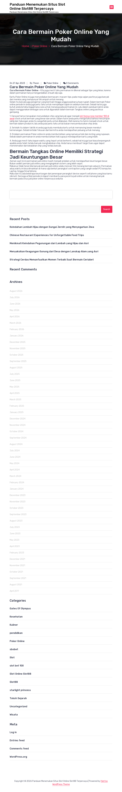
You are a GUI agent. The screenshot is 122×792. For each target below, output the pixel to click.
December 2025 (17, 342)
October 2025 (16, 355)
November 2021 (17, 565)
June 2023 (15, 533)
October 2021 (16, 572)
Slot (12, 657)
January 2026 (17, 335)
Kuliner (14, 624)
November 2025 (17, 348)
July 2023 (15, 527)
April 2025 (15, 393)
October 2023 (16, 508)
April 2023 (15, 546)
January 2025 (17, 412)
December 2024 (17, 418)
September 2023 (18, 514)
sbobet (14, 649)
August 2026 (16, 291)
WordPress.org (18, 756)
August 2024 (16, 444)
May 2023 (14, 540)
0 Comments (72, 83)
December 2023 (17, 495)
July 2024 (15, 450)
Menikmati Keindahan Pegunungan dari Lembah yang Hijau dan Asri (49, 243)
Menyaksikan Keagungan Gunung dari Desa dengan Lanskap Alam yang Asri (54, 251)
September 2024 (18, 438)
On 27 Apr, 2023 (17, 83)
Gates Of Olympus (20, 608)
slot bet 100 (17, 665)
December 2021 (17, 559)
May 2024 (14, 463)
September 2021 (18, 578)
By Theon (34, 83)
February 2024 (17, 482)
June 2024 (15, 457)
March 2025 (15, 399)
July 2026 (15, 297)
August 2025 (16, 367)
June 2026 (15, 304)
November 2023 (17, 501)
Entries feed (17, 740)
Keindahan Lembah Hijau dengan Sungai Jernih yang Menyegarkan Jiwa (52, 227)
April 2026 (15, 316)
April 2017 (14, 591)
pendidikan (16, 633)
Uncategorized (18, 706)
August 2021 (16, 584)
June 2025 (15, 380)
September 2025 (18, 361)
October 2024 (16, 431)
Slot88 (14, 682)
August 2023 (16, 521)
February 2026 (17, 329)
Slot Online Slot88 (20, 673)
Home (25, 46)
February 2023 (17, 552)
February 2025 (17, 406)
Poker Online (39, 46)
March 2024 (15, 476)
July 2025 (15, 374)
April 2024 (15, 469)
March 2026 (15, 323)
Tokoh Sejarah (18, 698)
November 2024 (17, 425)
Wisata (14, 714)
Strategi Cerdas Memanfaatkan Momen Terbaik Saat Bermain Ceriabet (52, 259)
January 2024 (17, 489)
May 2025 (14, 387)
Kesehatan (16, 616)
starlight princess (20, 690)
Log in (13, 732)
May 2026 (14, 310)
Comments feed (19, 748)
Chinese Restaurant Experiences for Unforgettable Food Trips (47, 235)
